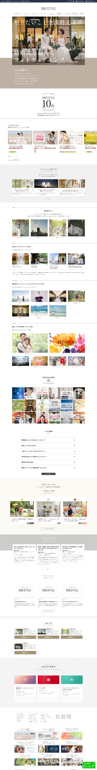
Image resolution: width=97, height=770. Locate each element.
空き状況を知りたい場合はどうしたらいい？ (34, 457)
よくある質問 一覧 (48, 474)
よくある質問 (43, 721)
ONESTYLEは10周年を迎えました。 (70, 601)
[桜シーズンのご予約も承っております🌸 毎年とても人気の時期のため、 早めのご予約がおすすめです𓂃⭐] (42, 393)
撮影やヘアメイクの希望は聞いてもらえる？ (34, 468)
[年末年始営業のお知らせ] (24, 589)
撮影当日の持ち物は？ (28, 462)
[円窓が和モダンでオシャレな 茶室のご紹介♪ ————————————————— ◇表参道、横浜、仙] (79, 393)
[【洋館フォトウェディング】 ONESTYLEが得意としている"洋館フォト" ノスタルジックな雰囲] (30, 405)
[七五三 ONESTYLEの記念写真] (72, 752)
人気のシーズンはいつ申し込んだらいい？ (34, 451)
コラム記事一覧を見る (48, 528)
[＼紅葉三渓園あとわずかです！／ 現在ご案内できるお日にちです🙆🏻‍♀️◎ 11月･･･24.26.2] (79, 418)
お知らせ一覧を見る (48, 611)
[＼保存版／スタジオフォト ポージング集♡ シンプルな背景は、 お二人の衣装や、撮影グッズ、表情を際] (42, 418)
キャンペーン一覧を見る (13, 159)
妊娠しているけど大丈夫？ (29, 445)
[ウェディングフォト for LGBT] (25, 765)
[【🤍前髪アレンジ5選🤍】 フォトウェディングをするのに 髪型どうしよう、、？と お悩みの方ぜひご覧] (30, 393)
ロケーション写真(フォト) (33, 713)
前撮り (31, 523)
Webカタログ (19, 721)
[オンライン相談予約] (48, 739)
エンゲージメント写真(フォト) (46, 717)
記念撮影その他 (32, 715)
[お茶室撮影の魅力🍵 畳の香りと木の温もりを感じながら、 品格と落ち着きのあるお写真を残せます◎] (30, 418)
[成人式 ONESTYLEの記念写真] (48, 752)
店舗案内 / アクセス (44, 715)
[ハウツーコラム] (72, 739)
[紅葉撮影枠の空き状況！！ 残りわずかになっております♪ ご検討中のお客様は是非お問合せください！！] (18, 418)
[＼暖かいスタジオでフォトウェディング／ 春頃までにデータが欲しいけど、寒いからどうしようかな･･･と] (67, 393)
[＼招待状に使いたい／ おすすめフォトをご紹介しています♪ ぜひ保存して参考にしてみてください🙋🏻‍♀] (67, 405)
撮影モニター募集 (32, 718)
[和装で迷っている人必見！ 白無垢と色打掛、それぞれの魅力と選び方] (75, 516)
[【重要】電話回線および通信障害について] (48, 589)
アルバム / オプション (21, 718)
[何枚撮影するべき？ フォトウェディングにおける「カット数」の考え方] (48, 516)
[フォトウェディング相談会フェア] (25, 739)
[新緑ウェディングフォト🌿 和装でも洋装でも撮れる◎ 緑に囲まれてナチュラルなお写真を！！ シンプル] (18, 405)
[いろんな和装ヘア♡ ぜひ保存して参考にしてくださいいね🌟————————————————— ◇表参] (55, 418)
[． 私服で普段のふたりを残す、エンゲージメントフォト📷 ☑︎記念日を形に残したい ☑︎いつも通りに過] (79, 405)
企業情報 (18, 720)
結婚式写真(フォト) (20, 717)
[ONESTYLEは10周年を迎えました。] (72, 589)
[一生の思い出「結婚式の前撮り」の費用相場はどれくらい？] (22, 516)
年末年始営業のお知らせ (20, 601)
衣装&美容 (84, 523)
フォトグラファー (44, 713)
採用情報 (43, 718)
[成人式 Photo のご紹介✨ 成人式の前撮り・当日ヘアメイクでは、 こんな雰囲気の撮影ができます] (42, 405)
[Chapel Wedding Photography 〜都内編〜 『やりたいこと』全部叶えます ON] (67, 418)
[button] (9, 156)
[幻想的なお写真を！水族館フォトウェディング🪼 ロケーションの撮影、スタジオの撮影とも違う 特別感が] (18, 393)
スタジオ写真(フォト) (21, 715)
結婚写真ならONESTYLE (33, 721)
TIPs (28, 523)
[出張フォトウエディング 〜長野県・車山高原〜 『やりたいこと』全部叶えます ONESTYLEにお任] (55, 405)
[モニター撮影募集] (72, 765)
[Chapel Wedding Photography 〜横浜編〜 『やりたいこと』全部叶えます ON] (55, 393)
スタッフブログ (44, 720)
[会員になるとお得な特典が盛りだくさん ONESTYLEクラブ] (48, 765)
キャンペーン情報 (32, 720)
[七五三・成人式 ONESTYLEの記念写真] (25, 752)
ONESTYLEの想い (20, 713)
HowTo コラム (31, 717)
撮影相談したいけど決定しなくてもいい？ (34, 440)
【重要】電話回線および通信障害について (48, 601)
